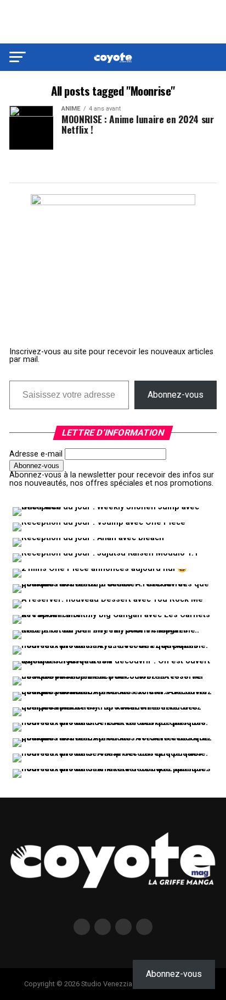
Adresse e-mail (36, 454)
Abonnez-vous (176, 394)
